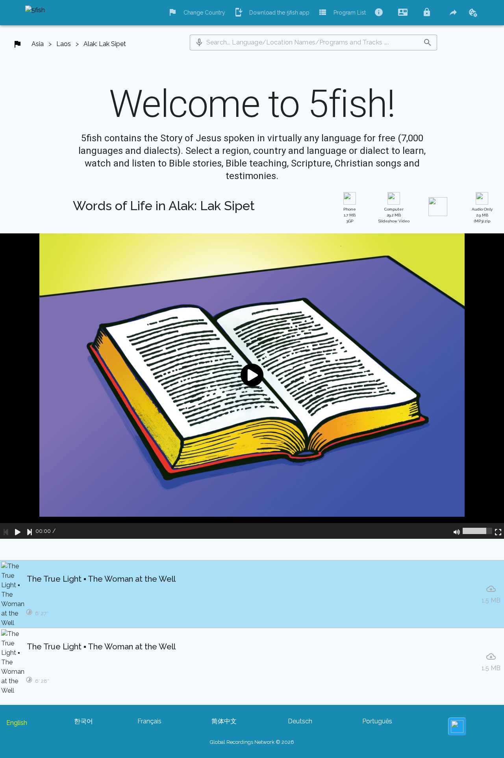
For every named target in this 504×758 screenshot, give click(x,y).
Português (377, 721)
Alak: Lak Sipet (104, 44)
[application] (252, 386)
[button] (199, 42)
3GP (349, 215)
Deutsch (300, 721)
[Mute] (457, 531)
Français (149, 721)
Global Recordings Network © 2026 (252, 742)
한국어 (83, 721)
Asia (38, 44)
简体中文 (224, 721)
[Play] (18, 531)
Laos (63, 44)
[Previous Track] (6, 531)
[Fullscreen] (498, 531)
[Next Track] (29, 531)
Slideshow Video (394, 215)
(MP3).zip (482, 215)
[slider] (477, 531)
